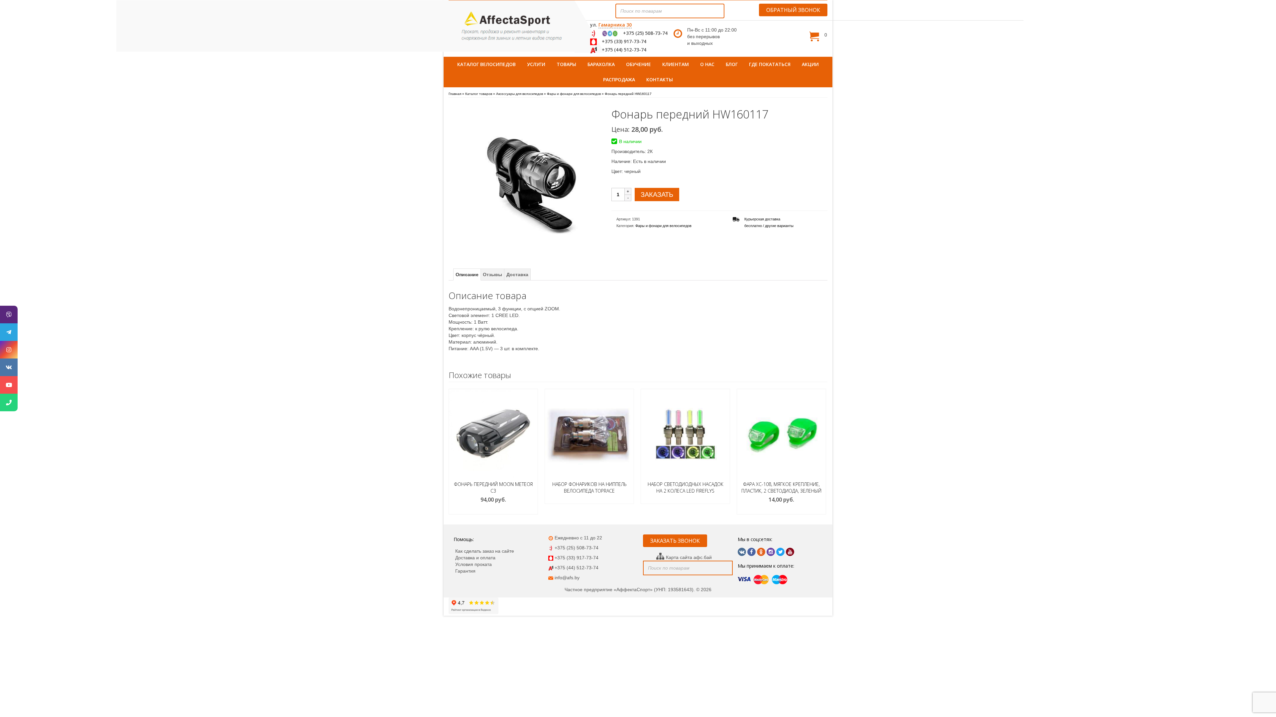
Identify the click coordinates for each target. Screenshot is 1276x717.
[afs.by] (511, 26)
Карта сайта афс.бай (689, 557)
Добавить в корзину (493, 509)
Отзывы (492, 274)
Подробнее (589, 499)
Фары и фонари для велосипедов (663, 226)
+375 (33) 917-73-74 (624, 41)
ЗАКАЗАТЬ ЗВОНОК (675, 540)
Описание (467, 274)
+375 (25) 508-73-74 (645, 33)
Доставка (517, 274)
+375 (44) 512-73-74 (624, 49)
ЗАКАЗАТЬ (657, 194)
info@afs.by (567, 577)
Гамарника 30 (615, 25)
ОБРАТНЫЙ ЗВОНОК (793, 10)
